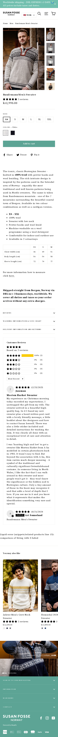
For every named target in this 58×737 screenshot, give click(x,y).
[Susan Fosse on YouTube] (53, 718)
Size (5, 114)
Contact (7, 707)
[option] (23, 59)
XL (39, 119)
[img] (23, 387)
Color (10, 127)
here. (12, 275)
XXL (49, 119)
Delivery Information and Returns (22, 329)
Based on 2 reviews (17, 350)
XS (6, 119)
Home (5, 24)
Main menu (8, 698)
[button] (10, 99)
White (5, 132)
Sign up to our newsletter (17, 680)
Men (11, 24)
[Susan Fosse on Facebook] (41, 718)
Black (12, 132)
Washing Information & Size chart (22, 321)
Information (9, 689)
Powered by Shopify (10, 725)
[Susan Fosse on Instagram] (47, 718)
